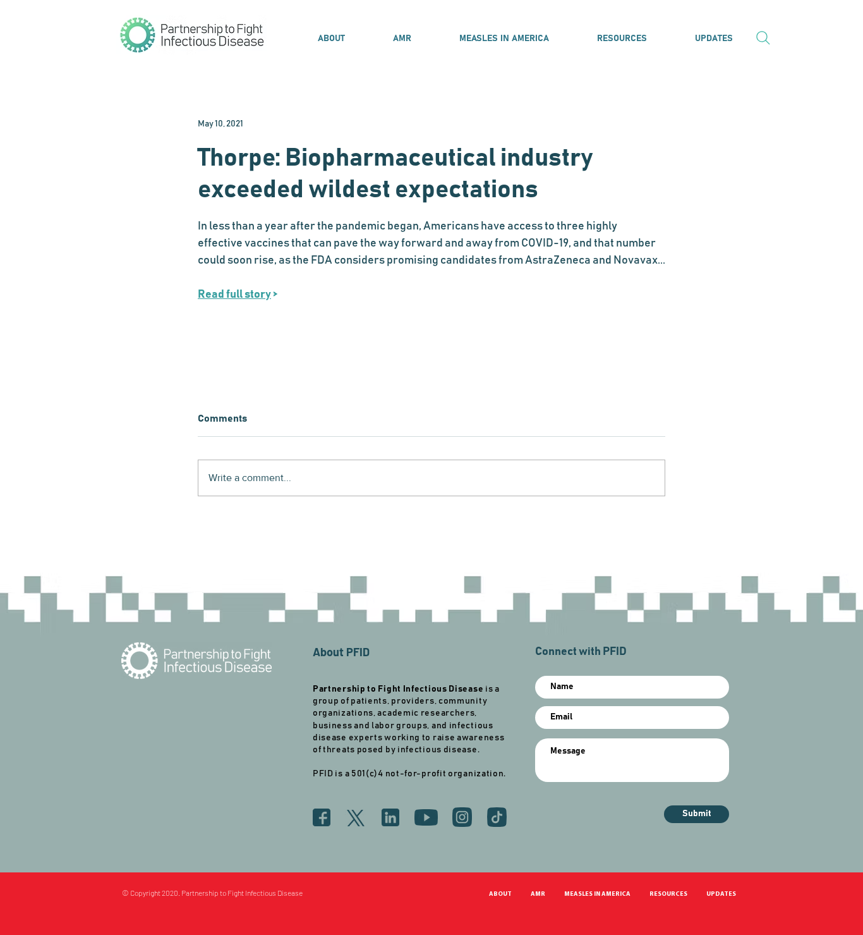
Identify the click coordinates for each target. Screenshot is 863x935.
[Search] (763, 38)
